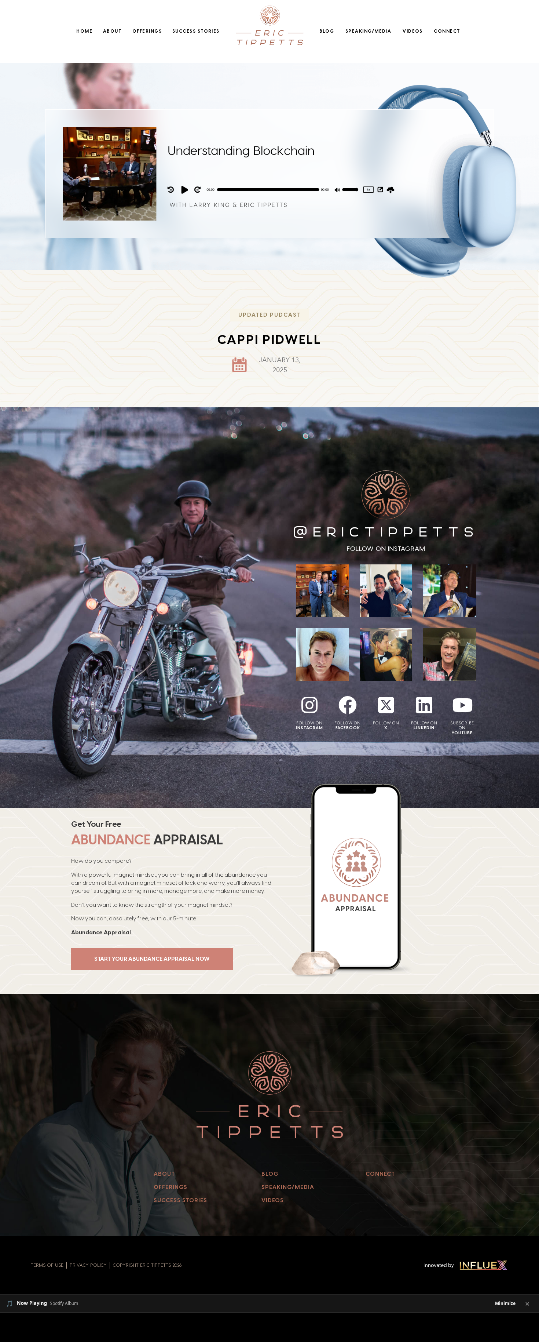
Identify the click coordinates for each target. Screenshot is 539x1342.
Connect (447, 31)
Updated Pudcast (269, 315)
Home (84, 31)
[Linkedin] (424, 705)
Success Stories (196, 31)
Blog (326, 31)
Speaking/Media (368, 31)
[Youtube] (462, 705)
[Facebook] (347, 705)
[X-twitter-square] (386, 705)
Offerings (147, 31)
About (112, 31)
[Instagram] (309, 705)
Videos (413, 31)
